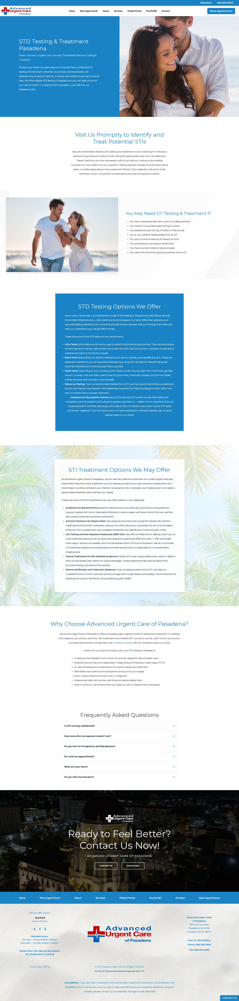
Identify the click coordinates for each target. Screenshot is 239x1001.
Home (22, 55)
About (78, 898)
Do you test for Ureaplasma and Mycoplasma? (89, 746)
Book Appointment (209, 898)
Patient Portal (127, 898)
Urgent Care (44, 55)
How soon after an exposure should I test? (87, 736)
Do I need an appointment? (79, 756)
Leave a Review (40, 921)
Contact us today (122, 643)
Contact (180, 898)
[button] (106, 865)
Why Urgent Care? (50, 898)
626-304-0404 (148, 991)
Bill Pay (47, 966)
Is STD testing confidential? (79, 725)
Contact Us (229, 998)
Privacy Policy (35, 966)
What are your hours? (76, 766)
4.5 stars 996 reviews (39, 913)
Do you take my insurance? (79, 776)
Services (31, 55)
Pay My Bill (155, 898)
